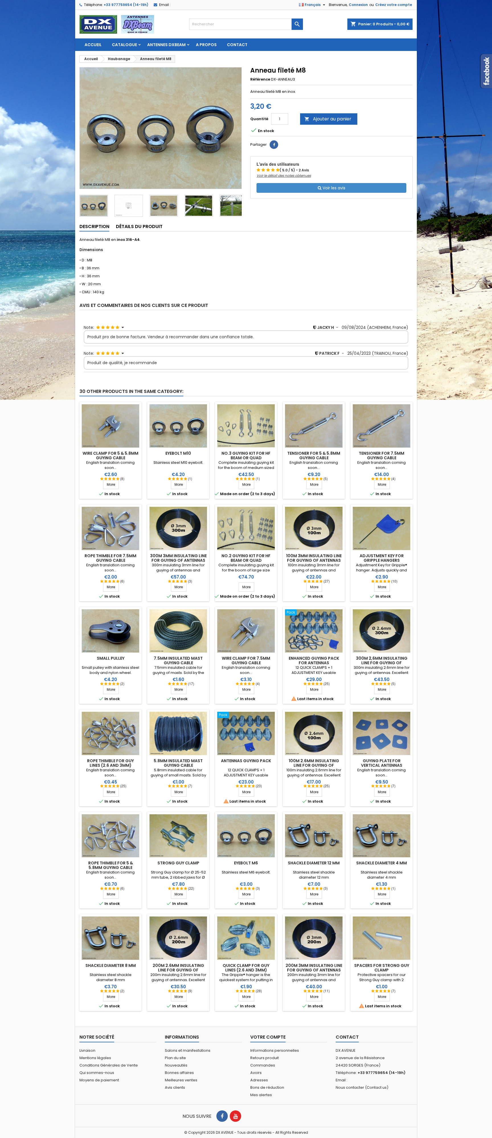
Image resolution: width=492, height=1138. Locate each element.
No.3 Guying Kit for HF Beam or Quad (246, 455)
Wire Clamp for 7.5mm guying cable (246, 660)
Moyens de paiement (99, 1080)
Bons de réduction (267, 1087)
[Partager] (274, 144)
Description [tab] (94, 226)
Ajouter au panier (327, 119)
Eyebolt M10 (178, 453)
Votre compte (268, 1037)
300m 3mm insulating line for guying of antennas (178, 558)
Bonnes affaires (179, 1072)
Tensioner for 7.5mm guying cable (381, 455)
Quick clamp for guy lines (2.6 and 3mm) (246, 968)
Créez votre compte (393, 4)
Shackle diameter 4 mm (381, 863)
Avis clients (175, 1087)
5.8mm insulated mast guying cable (178, 763)
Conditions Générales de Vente (108, 1065)
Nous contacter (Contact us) (362, 1087)
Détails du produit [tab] (139, 226)
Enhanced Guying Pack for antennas (314, 660)
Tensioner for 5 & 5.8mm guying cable (313, 455)
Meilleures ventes (181, 1080)
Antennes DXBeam (166, 45)
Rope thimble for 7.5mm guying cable (110, 558)
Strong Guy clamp (178, 863)
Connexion (358, 4)
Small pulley (110, 658)
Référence (260, 79)
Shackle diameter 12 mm (314, 863)
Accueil (93, 45)
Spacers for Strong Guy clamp (381, 968)
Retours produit (264, 1058)
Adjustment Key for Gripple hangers (382, 558)
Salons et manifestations (187, 1050)
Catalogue (124, 45)
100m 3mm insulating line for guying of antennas (314, 558)
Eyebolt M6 (246, 863)
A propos (206, 45)
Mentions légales (95, 1058)
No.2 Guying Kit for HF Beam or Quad (246, 558)
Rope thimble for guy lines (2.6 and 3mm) (110, 763)
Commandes (262, 1065)
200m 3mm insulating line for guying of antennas (314, 968)
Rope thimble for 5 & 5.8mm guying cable (110, 865)
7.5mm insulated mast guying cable (178, 660)
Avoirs (256, 1072)
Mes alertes (261, 1095)
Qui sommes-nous (96, 1072)
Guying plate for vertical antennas (381, 763)
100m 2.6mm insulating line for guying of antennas (314, 765)
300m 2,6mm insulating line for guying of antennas (381, 662)
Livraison (87, 1050)
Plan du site (175, 1058)
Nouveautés (176, 1065)
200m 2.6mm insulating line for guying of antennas (178, 970)
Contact (237, 45)
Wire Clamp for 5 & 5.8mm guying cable (110, 455)
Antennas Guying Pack (246, 761)
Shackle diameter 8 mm (110, 965)
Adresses (259, 1080)
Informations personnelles (274, 1050)
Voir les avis (333, 188)
